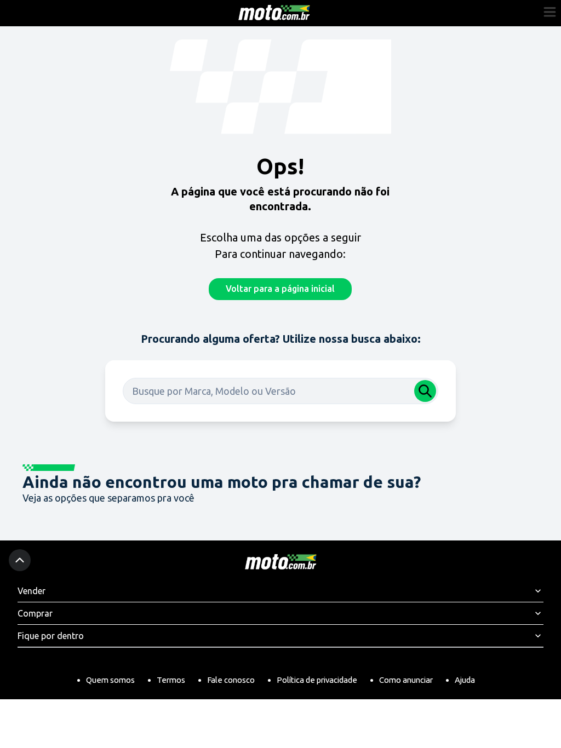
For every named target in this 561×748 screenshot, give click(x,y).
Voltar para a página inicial (280, 289)
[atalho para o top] (20, 560)
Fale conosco (231, 679)
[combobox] (280, 391)
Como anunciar (406, 679)
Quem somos (110, 679)
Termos (171, 679)
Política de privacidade (317, 679)
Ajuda (465, 679)
